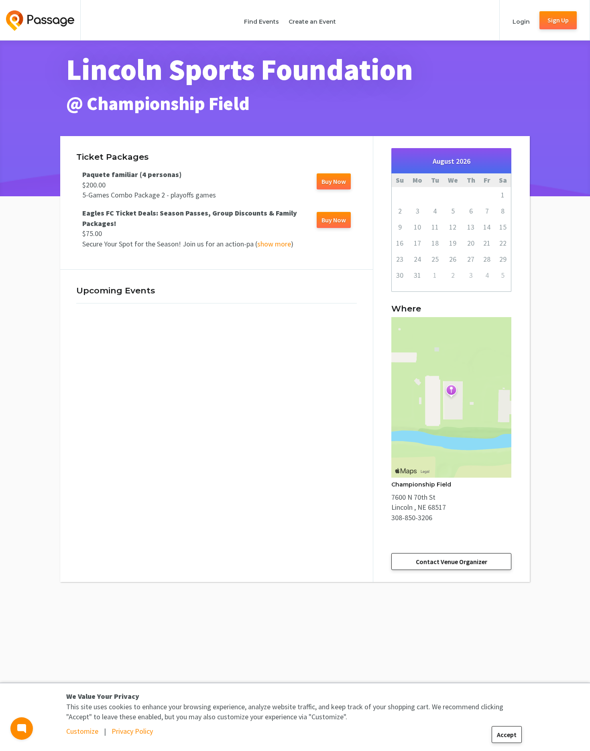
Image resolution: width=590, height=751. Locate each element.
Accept (507, 735)
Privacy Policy (132, 731)
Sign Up (558, 20)
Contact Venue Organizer (451, 562)
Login (521, 21)
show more (274, 243)
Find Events (261, 21)
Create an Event (312, 21)
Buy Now (333, 181)
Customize (82, 731)
